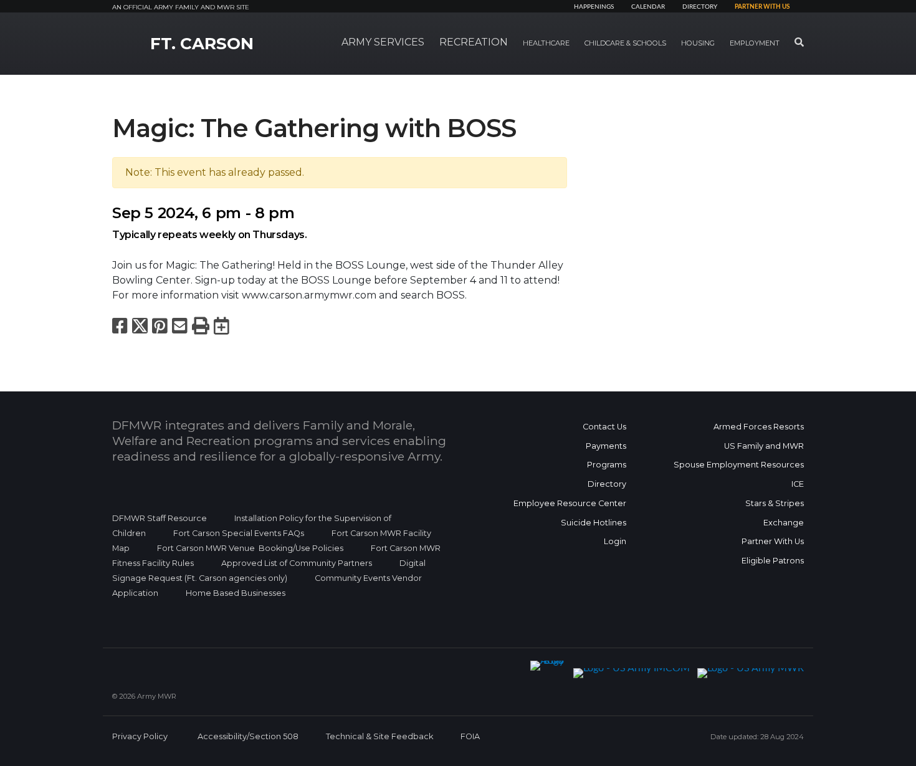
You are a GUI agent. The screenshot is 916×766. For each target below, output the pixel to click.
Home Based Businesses (235, 593)
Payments (606, 446)
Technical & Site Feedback (379, 736)
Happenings (594, 7)
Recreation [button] (473, 42)
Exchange (783, 522)
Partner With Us (773, 541)
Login (615, 541)
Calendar (648, 7)
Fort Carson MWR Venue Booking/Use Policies (250, 548)
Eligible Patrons (773, 560)
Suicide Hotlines (593, 522)
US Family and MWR (764, 446)
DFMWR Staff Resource (159, 518)
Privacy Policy (140, 736)
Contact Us (604, 426)
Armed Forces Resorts (758, 426)
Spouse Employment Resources (739, 464)
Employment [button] (755, 43)
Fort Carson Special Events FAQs (238, 533)
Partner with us (762, 7)
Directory (699, 7)
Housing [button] (698, 43)
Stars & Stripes (774, 503)
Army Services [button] (382, 42)
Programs (606, 464)
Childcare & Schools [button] (625, 43)
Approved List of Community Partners (296, 563)
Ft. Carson (202, 43)
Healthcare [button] (546, 43)
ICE (797, 484)
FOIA (470, 736)
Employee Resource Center (569, 503)
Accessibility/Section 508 (248, 736)
